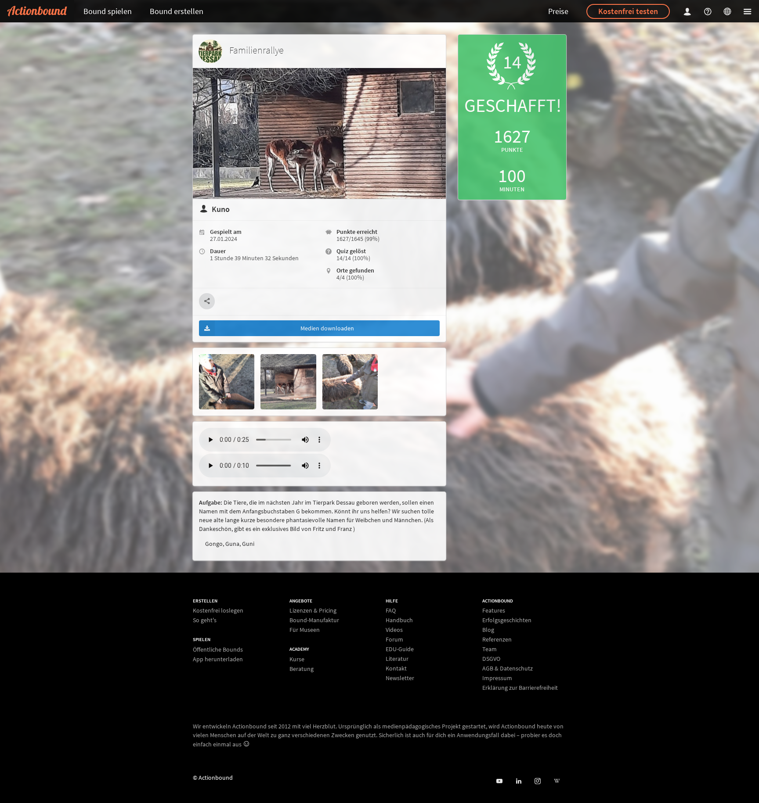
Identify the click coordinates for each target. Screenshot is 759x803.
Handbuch (399, 620)
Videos (394, 630)
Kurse (296, 659)
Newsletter (400, 677)
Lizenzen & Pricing (312, 610)
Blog (488, 630)
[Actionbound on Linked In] (518, 781)
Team (489, 649)
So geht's (205, 620)
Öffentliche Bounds (218, 649)
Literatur (397, 659)
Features (493, 610)
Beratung (301, 668)
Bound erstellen (176, 11)
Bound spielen (107, 11)
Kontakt (396, 668)
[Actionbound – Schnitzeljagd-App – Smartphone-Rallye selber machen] (37, 11)
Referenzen (497, 639)
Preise (558, 11)
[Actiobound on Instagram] (537, 781)
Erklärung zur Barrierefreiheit (520, 687)
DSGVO (491, 659)
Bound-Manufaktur (314, 620)
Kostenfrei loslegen (218, 610)
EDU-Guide (400, 649)
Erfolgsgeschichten (506, 620)
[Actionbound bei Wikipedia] (557, 781)
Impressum (497, 678)
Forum (394, 639)
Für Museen (304, 629)
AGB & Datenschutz (507, 668)
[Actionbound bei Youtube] (499, 781)
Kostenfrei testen (628, 11)
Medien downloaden (327, 328)
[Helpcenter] (709, 11)
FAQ (391, 610)
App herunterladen (218, 659)
